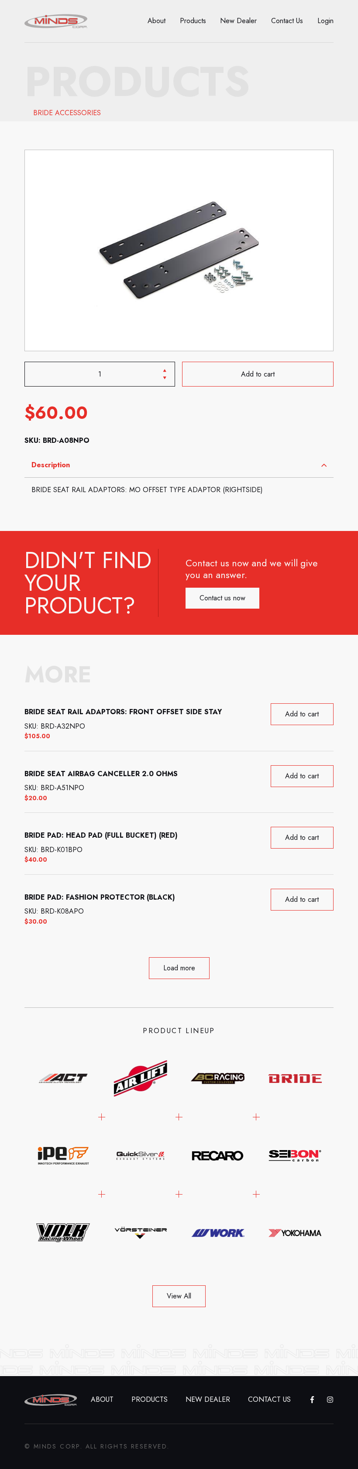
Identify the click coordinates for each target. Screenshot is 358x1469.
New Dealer (238, 21)
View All (179, 1296)
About (156, 21)
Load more (179, 968)
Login (325, 21)
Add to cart (258, 374)
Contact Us (287, 21)
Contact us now (222, 598)
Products (193, 21)
